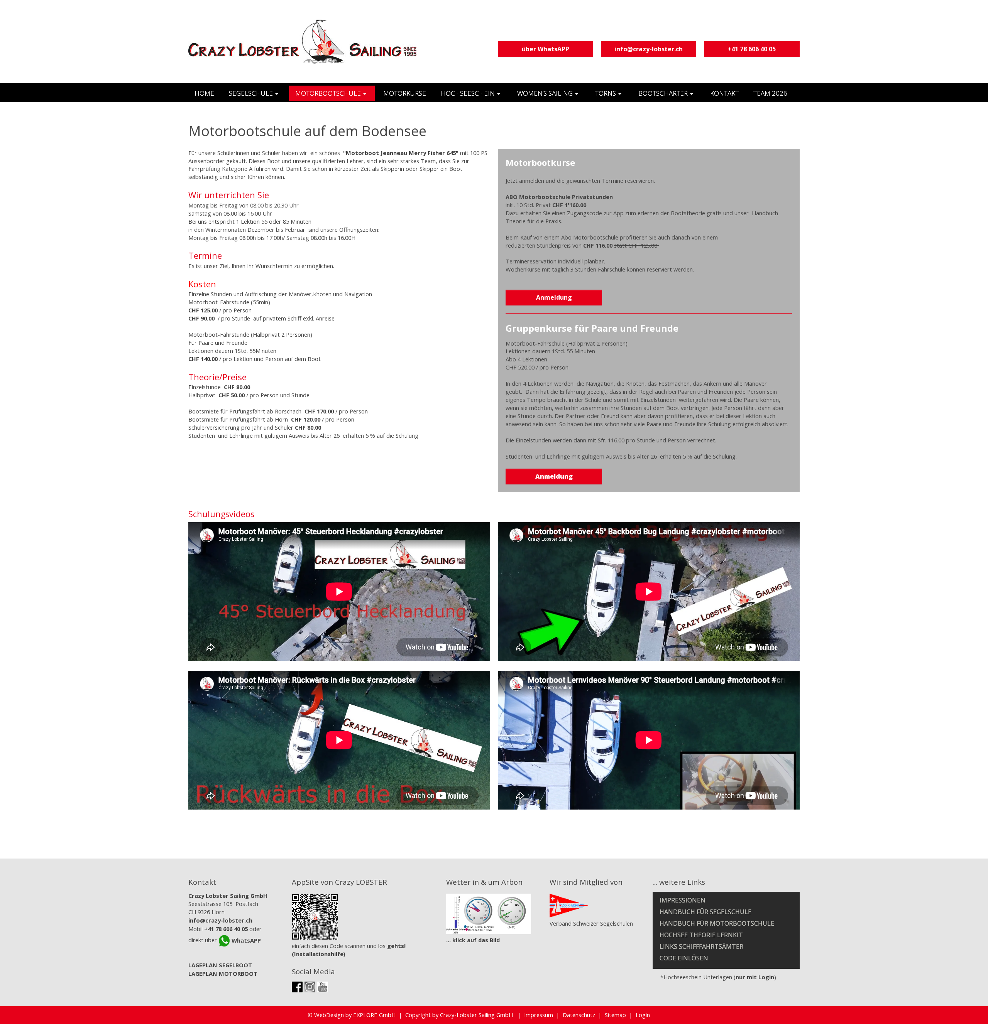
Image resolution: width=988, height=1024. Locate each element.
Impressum (538, 1015)
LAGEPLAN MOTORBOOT (222, 973)
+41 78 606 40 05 (751, 49)
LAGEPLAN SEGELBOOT (220, 965)
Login (643, 1015)
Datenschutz (579, 1015)
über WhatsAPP (545, 49)
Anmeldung (554, 297)
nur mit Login (755, 977)
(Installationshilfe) (318, 954)
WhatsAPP (245, 940)
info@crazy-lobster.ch (648, 49)
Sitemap (615, 1015)
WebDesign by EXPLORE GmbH (355, 1015)
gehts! (396, 946)
